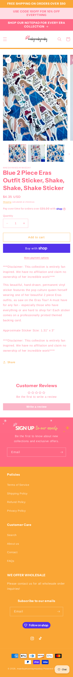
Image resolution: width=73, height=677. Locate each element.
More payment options (36, 257)
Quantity (8, 215)
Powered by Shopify (54, 668)
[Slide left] (4, 154)
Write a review (36, 406)
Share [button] (11, 362)
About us (13, 543)
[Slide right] (69, 154)
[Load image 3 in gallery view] (55, 153)
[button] (5, 39)
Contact (12, 552)
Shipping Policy (17, 493)
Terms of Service (18, 484)
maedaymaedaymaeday (30, 668)
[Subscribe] (61, 452)
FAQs (10, 560)
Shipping (7, 202)
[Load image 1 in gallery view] (17, 153)
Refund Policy (16, 501)
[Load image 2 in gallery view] (36, 153)
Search (12, 534)
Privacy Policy (16, 510)
